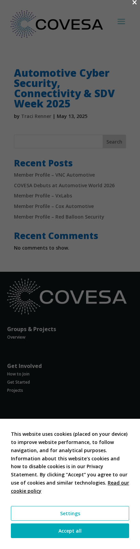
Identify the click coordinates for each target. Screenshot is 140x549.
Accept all (70, 531)
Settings (70, 513)
